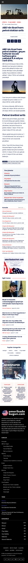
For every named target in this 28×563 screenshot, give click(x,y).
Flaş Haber (12, 22)
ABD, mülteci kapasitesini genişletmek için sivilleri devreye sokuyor (20, 397)
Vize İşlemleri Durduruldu (12, 181)
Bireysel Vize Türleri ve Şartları (13, 197)
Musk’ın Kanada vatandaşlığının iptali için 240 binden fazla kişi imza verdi (12, 303)
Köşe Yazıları (8, 190)
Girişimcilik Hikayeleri (8, 216)
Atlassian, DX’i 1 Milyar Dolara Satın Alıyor (13, 253)
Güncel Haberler (7, 211)
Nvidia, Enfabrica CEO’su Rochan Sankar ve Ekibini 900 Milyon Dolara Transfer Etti (13, 247)
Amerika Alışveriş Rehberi (12, 175)
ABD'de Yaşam (6, 332)
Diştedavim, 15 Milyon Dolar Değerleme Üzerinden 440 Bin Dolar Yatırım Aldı (13, 241)
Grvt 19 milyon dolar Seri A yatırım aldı (13, 223)
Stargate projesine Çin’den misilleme (12, 213)
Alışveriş (6, 173)
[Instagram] (8, 559)
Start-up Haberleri (7, 251)
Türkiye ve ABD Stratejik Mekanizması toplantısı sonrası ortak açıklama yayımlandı (7, 398)
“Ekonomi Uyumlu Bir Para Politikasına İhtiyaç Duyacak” (13, 186)
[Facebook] (8, 41)
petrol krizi (14, 163)
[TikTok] (12, 559)
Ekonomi (6, 184)
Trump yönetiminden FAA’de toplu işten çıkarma (12, 337)
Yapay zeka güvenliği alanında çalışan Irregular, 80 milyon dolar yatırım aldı (13, 228)
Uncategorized (6, 221)
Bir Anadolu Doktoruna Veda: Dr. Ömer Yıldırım (14, 193)
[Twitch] (15, 559)
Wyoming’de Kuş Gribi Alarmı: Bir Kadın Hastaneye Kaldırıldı (13, 329)
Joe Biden (5, 163)
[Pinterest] (15, 41)
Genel (19, 22)
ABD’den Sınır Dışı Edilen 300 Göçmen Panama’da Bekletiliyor (13, 321)
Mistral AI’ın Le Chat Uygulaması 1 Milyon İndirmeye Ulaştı (14, 314)
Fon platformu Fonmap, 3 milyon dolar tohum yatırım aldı (13, 235)
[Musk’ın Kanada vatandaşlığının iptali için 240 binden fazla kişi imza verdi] (14, 289)
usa (19, 163)
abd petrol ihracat (15, 161)
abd (9, 161)
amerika (21, 161)
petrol (9, 163)
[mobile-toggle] (2, 2)
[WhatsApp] (19, 41)
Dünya (4, 22)
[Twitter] (12, 41)
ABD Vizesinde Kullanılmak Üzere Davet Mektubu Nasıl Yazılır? (14, 200)
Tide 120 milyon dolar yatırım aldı (11, 218)
